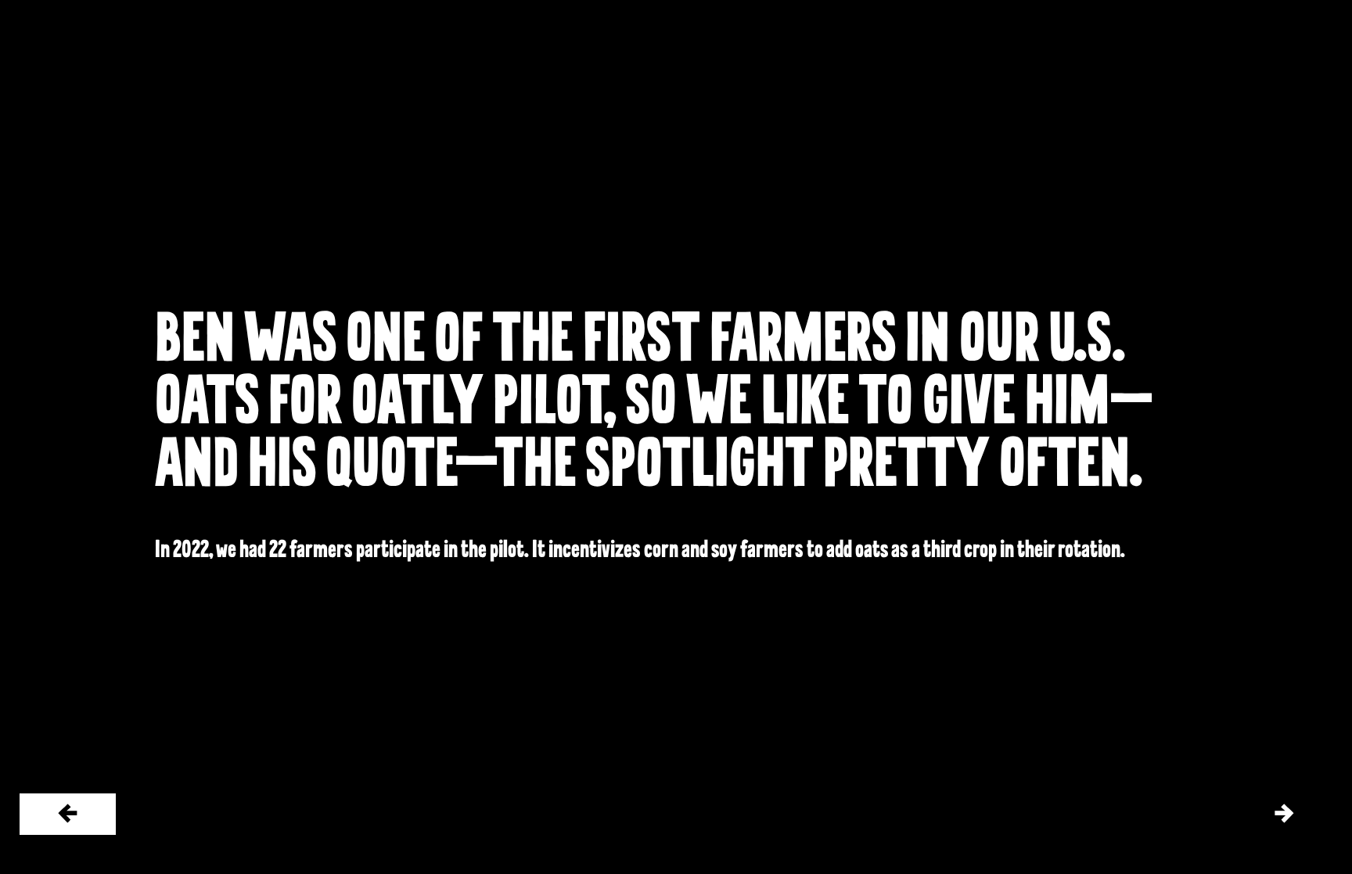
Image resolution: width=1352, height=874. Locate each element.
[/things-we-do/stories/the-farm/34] (1284, 814)
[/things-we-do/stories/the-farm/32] (67, 814)
